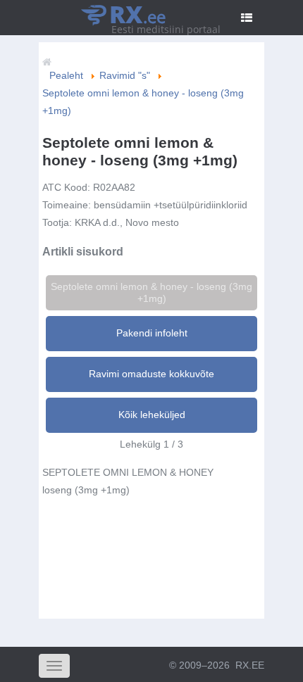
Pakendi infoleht (151, 333)
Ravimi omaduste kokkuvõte (151, 373)
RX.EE (249, 665)
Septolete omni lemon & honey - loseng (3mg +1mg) (151, 292)
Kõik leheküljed (151, 414)
